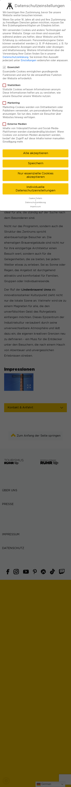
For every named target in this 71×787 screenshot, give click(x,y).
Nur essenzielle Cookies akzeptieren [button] (35, 175)
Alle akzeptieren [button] (35, 153)
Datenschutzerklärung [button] (35, 202)
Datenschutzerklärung (15, 57)
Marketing (13, 102)
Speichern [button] (35, 163)
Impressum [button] (35, 207)
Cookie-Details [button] (35, 198)
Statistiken (14, 85)
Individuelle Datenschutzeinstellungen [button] (35, 189)
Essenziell (13, 67)
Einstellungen (28, 60)
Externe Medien (17, 123)
